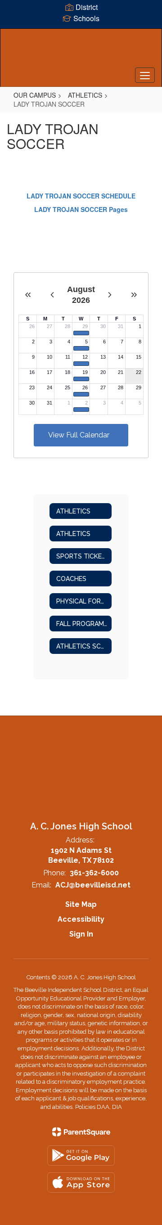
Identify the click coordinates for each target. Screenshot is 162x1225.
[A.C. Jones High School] (81, 50)
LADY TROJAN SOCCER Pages (81, 209)
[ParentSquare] (81, 1132)
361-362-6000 (94, 873)
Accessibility (81, 919)
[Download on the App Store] (81, 1182)
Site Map (81, 904)
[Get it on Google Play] (81, 1155)
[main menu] (145, 75)
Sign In (81, 934)
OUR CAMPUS (35, 94)
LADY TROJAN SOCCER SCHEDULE (81, 195)
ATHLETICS (85, 94)
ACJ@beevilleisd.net (92, 885)
